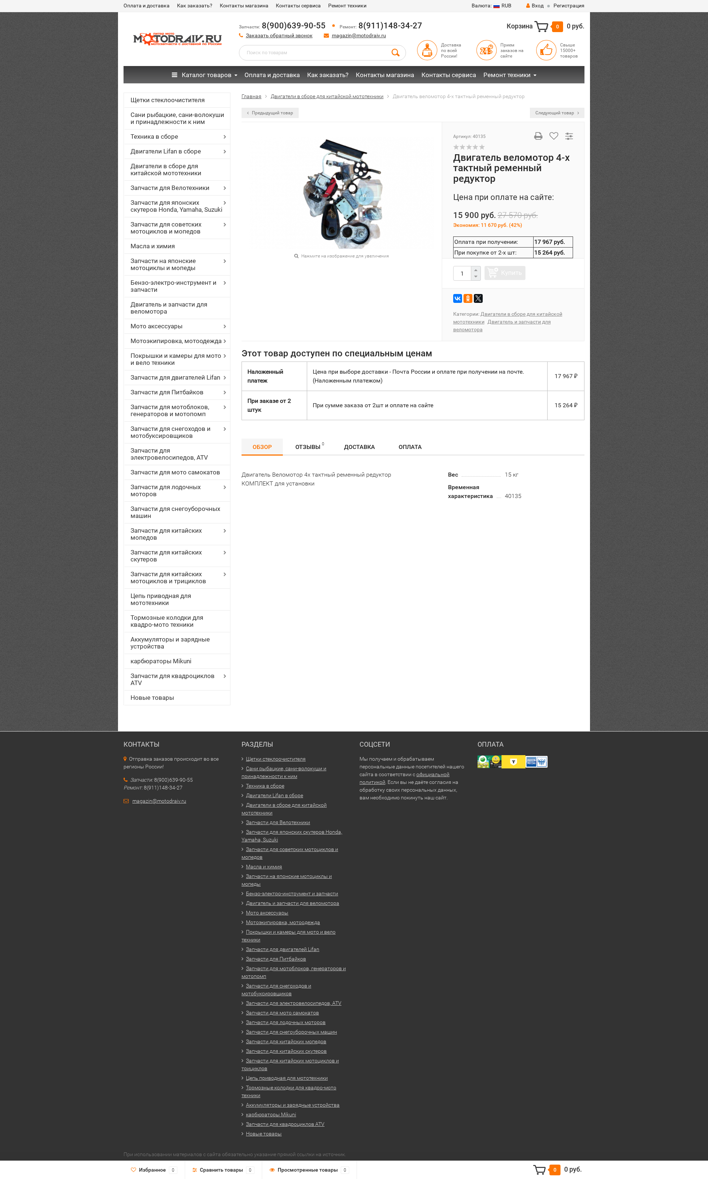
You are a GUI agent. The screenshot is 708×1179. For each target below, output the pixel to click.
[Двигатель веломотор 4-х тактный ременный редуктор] (341, 192)
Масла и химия (153, 246)
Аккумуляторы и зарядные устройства (170, 643)
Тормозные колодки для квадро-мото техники (167, 621)
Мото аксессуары (157, 326)
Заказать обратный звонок (279, 35)
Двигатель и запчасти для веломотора (169, 308)
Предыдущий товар (272, 112)
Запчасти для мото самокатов (175, 472)
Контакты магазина (244, 5)
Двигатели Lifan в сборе (166, 151)
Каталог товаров (206, 75)
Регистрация (568, 5)
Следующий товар (555, 112)
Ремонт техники (347, 5)
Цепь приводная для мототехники (161, 599)
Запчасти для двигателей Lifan (175, 377)
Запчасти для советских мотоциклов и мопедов (166, 228)
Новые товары (152, 697)
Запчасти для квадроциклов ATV (173, 679)
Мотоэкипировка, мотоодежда (176, 341)
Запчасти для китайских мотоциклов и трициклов (168, 577)
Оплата (410, 446)
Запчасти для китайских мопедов (166, 534)
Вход (538, 5)
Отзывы (309, 446)
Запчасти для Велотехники (170, 187)
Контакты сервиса (298, 5)
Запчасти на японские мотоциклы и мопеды (163, 264)
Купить (511, 272)
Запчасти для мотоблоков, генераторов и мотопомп (170, 410)
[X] (478, 298)
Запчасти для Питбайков (167, 392)
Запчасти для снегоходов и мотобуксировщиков (171, 432)
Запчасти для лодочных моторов (166, 490)
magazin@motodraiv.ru (359, 35)
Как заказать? (194, 5)
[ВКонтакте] (457, 298)
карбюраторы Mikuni (161, 661)
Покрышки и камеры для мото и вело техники (176, 359)
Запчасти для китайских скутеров (166, 556)
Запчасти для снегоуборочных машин (175, 512)
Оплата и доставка (147, 5)
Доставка (359, 446)
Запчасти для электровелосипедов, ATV (169, 454)
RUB (491, 5)
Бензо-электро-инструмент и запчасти (173, 286)
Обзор (262, 446)
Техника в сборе (154, 136)
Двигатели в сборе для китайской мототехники (166, 169)
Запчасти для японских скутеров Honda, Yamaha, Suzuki (176, 206)
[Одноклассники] (468, 298)
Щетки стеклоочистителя (168, 100)
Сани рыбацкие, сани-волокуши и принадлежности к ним (177, 118)
